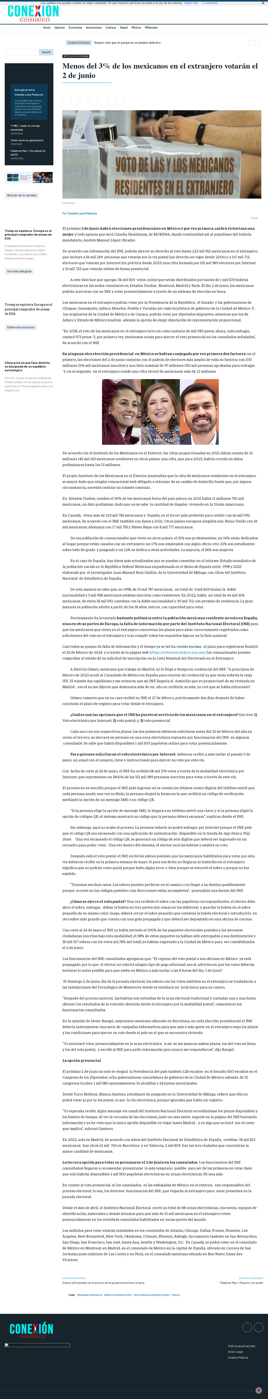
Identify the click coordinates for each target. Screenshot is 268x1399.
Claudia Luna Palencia (29, 94)
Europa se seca (25, 89)
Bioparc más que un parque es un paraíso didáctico (128, 42)
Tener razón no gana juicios (27, 140)
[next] (257, 42)
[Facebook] (66, 100)
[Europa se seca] (29, 76)
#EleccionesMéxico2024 (118, 1294)
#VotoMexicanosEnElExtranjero (152, 1294)
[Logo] (67, 13)
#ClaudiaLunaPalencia (89, 1294)
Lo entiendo (210, 3)
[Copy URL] (120, 100)
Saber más (191, 3)
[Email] (102, 100)
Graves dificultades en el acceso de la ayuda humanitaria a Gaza (103, 1282)
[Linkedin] (93, 100)
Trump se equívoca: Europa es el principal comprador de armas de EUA (28, 234)
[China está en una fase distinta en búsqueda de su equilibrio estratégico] (29, 347)
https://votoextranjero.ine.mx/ (177, 652)
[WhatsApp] (84, 100)
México (176, 1294)
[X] (75, 100)
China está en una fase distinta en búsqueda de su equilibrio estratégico (27, 366)
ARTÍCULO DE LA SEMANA (76, 56)
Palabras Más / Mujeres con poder (241, 1282)
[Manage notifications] (259, 1390)
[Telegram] (111, 100)
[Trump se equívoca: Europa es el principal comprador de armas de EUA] (29, 215)
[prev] (251, 42)
